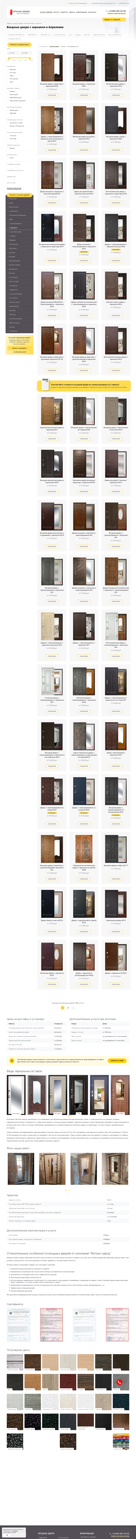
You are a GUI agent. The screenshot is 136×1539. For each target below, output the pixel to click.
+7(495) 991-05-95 (117, 11)
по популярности (72, 46)
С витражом (13, 286)
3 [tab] (70, 1115)
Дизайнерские (14, 306)
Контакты (92, 12)
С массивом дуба (15, 232)
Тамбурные (13, 248)
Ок (7, 1535)
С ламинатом (13, 211)
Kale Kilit (87, 35)
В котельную (13, 277)
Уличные (12, 327)
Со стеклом (13, 298)
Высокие (12, 273)
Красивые (12, 310)
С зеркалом (13, 228)
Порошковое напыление (17, 215)
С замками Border (59, 35)
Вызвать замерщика (19, 348)
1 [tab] (68, 1115)
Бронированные (14, 261)
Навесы (72, 12)
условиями (15, 1531)
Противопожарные (15, 319)
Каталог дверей (46, 12)
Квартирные (43, 1538)
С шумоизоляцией (15, 294)
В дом (11, 203)
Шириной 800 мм (99, 35)
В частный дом (63, 1538)
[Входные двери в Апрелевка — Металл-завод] (23, 12)
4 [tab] (71, 1115)
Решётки (64, 12)
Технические (13, 244)
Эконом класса (14, 302)
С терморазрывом (15, 223)
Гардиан (78, 35)
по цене (63, 46)
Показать (14, 188)
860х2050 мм (32, 35)
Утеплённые (13, 331)
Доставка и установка (88, 1537)
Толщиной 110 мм (14, 39)
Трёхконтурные (14, 323)
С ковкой (12, 236)
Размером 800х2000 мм (16, 35)
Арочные (12, 252)
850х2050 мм (45, 35)
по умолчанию (54, 46)
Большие (12, 257)
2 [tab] (69, 1115)
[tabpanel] (16, 1095)
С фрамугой (13, 290)
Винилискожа (13, 207)
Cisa (70, 35)
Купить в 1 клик (117, 1060)
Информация (81, 12)
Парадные (12, 240)
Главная (9, 23)
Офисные (12, 314)
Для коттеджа (14, 281)
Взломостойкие (14, 265)
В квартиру (13, 199)
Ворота (56, 12)
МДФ (11, 219)
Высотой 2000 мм (115, 35)
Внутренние (13, 269)
